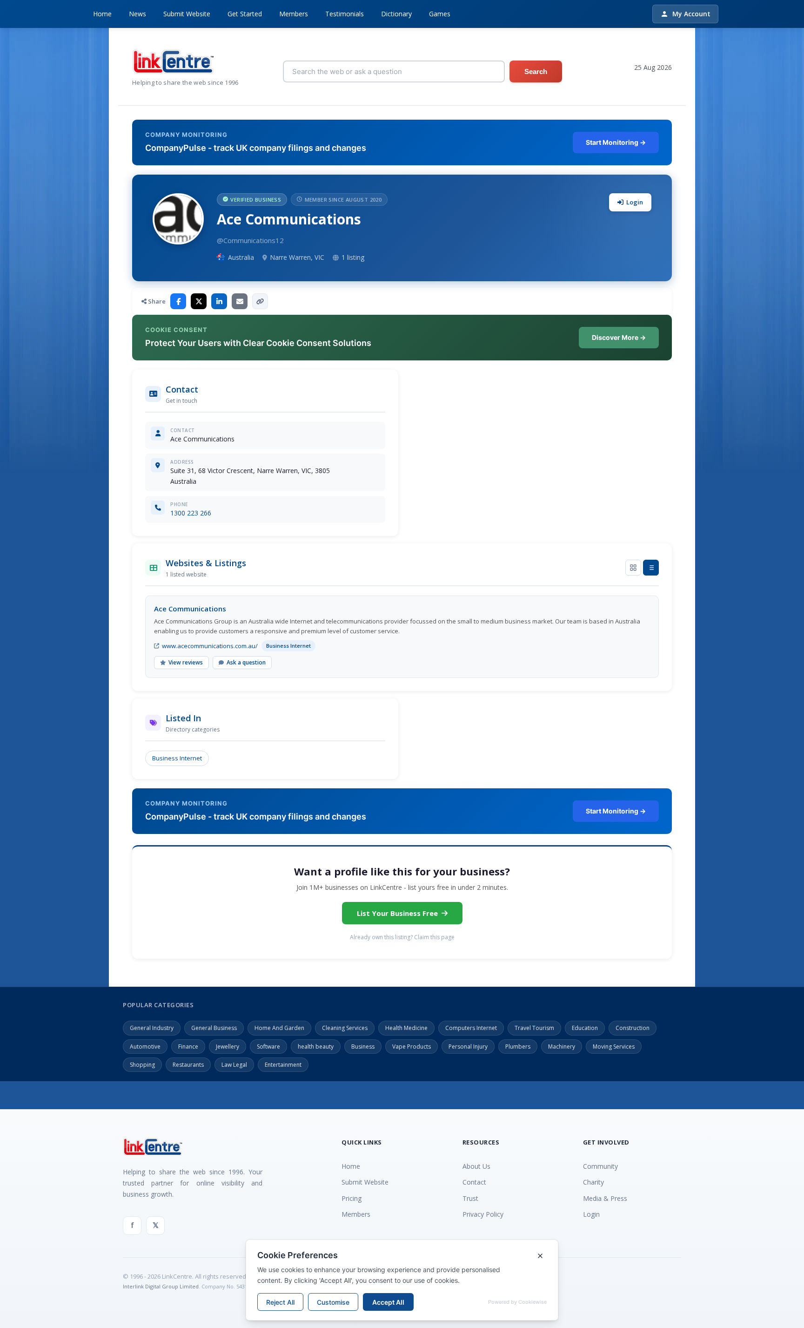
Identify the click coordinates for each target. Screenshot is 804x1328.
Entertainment (283, 1065)
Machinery (561, 1046)
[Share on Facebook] (178, 301)
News (137, 13)
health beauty (316, 1046)
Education (585, 1028)
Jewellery (227, 1046)
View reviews (185, 662)
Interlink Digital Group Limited (161, 1286)
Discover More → (619, 337)
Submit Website (186, 13)
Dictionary (396, 13)
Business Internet (177, 758)
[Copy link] (260, 301)
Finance (188, 1046)
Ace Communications (190, 608)
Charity (593, 1182)
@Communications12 (250, 240)
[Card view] (633, 568)
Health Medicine (406, 1028)
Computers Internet (471, 1028)
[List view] (651, 568)
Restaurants (188, 1065)
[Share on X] (199, 301)
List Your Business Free (397, 913)
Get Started (245, 13)
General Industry (152, 1028)
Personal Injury (468, 1046)
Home (102, 13)
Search (535, 71)
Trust (470, 1198)
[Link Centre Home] (185, 62)
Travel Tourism (534, 1028)
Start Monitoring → (616, 142)
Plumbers (517, 1046)
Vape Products (411, 1046)
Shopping (142, 1065)
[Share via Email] (240, 301)
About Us (476, 1166)
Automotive (145, 1046)
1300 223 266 (190, 512)
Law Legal (234, 1065)
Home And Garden (279, 1028)
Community (600, 1166)
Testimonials (344, 13)
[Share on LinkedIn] (219, 301)
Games (439, 13)
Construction (633, 1028)
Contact (474, 1182)
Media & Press (605, 1198)
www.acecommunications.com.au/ (210, 646)
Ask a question (246, 662)
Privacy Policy (482, 1214)
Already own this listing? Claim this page (402, 937)
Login (634, 202)
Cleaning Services (345, 1028)
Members (293, 13)
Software (268, 1046)
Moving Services (614, 1046)
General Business (214, 1028)
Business (363, 1046)
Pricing (352, 1198)
